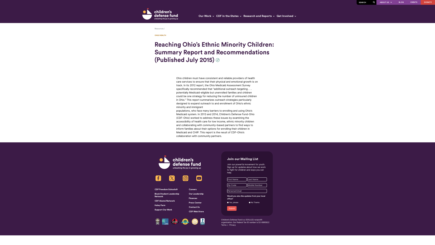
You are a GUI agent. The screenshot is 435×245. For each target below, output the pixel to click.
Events (414, 2)
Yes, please (233, 202)
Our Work (205, 16)
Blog (401, 2)
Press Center (195, 203)
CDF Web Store (196, 212)
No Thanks (255, 202)
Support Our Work (163, 210)
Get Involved (285, 16)
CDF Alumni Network (165, 201)
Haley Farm (160, 205)
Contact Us (194, 207)
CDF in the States (227, 16)
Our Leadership (196, 194)
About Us (384, 2)
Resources (159, 28)
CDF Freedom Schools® (166, 189)
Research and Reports (257, 16)
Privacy (232, 225)
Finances (193, 198)
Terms (223, 225)
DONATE (428, 2)
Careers (193, 189)
